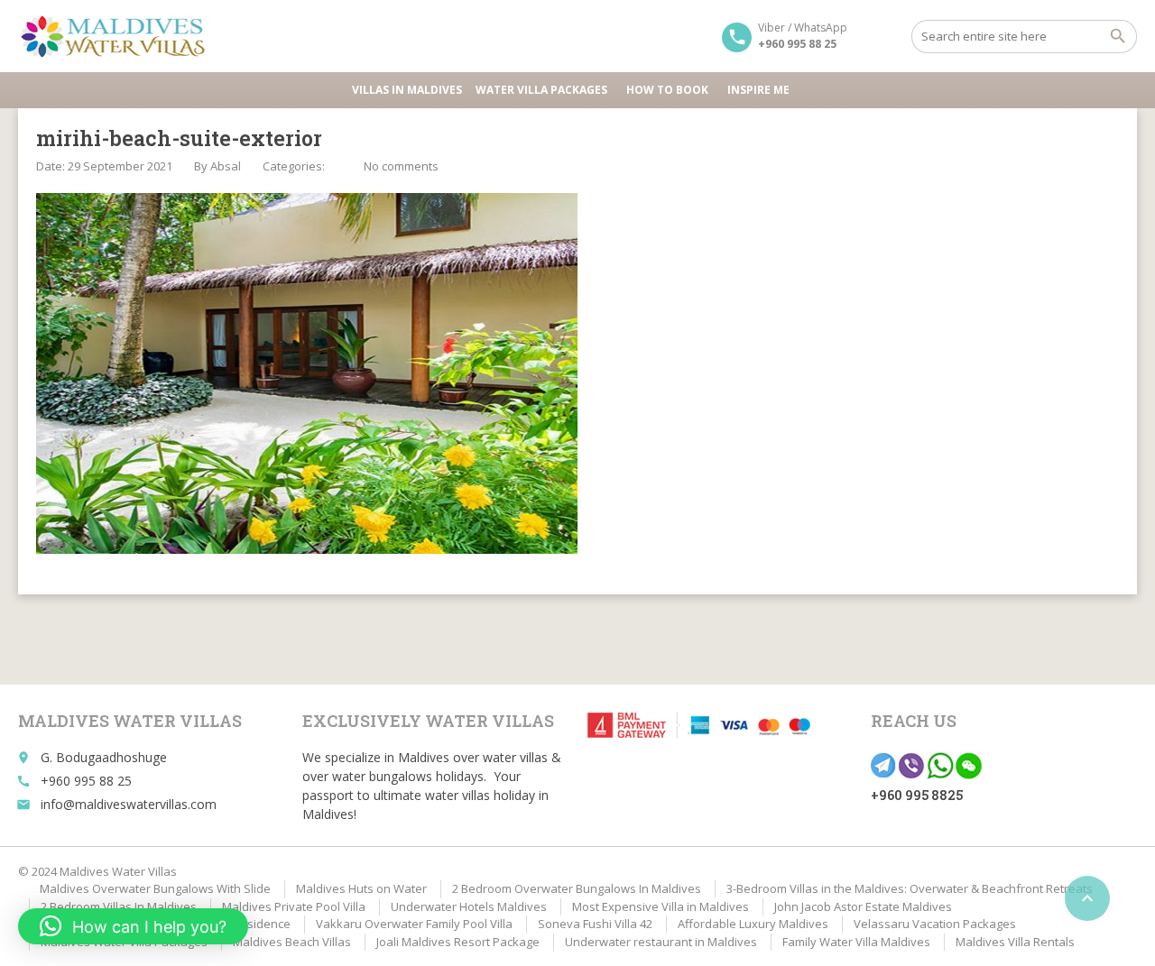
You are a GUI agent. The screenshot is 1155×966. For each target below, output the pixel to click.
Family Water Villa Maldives (856, 942)
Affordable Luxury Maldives (753, 923)
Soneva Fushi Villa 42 (595, 923)
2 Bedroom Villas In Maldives (119, 906)
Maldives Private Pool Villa (293, 906)
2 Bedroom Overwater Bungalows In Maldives (576, 888)
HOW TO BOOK (667, 89)
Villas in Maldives (407, 89)
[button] (133, 926)
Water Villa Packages (541, 89)
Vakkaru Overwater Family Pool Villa (414, 923)
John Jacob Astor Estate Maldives (863, 906)
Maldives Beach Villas (292, 942)
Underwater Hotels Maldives (469, 906)
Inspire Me (758, 89)
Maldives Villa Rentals (1015, 942)
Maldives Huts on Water (361, 888)
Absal (225, 166)
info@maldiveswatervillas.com (129, 804)
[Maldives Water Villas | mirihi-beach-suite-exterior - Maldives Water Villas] (119, 36)
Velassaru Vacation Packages (935, 923)
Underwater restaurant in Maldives (661, 942)
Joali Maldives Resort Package (458, 942)
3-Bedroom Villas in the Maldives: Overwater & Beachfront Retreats (909, 888)
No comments (401, 166)
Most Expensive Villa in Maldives (660, 906)
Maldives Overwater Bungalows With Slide (155, 888)
